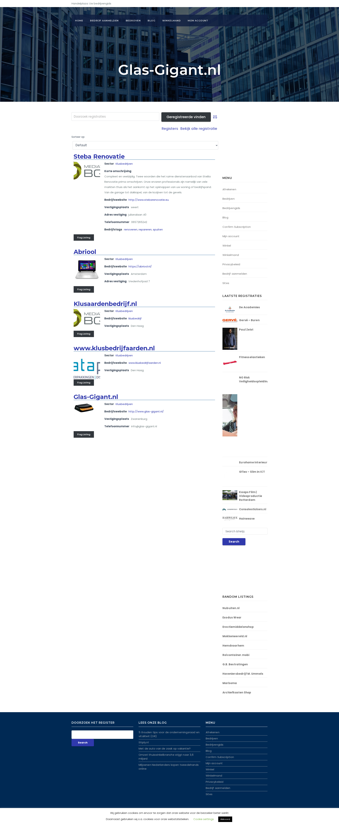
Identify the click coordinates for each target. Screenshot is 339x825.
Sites (225, 283)
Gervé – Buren (249, 320)
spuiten (158, 229)
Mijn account (198, 20)
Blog (151, 20)
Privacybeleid (231, 264)
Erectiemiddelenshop (238, 627)
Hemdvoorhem (233, 645)
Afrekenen (229, 189)
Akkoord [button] (225, 819)
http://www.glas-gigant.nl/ (146, 411)
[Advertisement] (244, 145)
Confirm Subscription (236, 227)
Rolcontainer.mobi (235, 655)
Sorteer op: (78, 137)
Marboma (229, 683)
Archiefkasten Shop (236, 692)
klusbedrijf (135, 318)
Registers (170, 128)
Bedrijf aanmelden (234, 274)
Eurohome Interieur (253, 462)
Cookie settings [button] (203, 819)
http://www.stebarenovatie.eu (149, 200)
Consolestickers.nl (252, 509)
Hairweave (247, 518)
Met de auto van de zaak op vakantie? (165, 748)
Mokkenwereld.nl (234, 636)
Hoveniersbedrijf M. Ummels (242, 674)
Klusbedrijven (124, 164)
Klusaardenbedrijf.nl (105, 304)
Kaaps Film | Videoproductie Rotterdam (250, 496)
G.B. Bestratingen (235, 664)
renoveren (130, 229)
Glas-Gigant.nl (96, 397)
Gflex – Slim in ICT (252, 472)
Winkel (226, 245)
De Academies (249, 307)
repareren (145, 229)
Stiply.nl (144, 742)
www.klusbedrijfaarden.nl (114, 348)
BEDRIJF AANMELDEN (104, 20)
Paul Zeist (246, 329)
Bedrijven (133, 20)
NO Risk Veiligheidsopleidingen (255, 379)
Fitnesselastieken (252, 357)
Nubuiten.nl (231, 608)
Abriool (85, 252)
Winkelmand (171, 20)
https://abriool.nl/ (140, 266)
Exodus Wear (231, 617)
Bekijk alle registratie (198, 128)
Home (79, 20)
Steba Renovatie (99, 156)
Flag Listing (83, 237)
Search (234, 541)
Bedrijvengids (231, 208)
